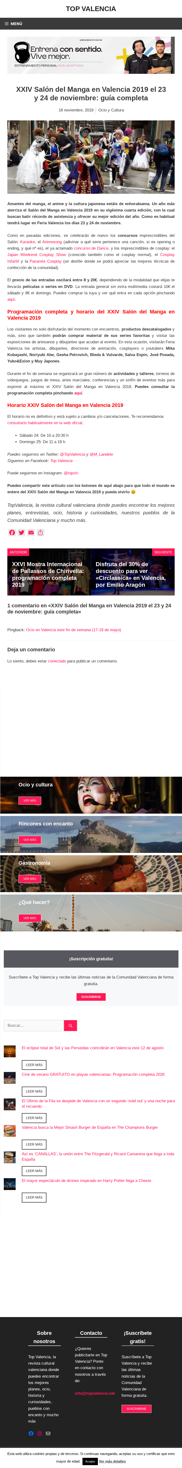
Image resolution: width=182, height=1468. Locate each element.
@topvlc (71, 473)
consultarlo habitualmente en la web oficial (44, 423)
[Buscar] (70, 1025)
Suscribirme (136, 1409)
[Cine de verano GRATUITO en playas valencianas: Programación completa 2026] (10, 1080)
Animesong (53, 242)
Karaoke (27, 242)
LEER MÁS (34, 1065)
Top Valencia (91, 9)
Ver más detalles (112, 1461)
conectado (57, 661)
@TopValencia (72, 454)
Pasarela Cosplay (46, 261)
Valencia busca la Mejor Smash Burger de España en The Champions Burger (90, 1127)
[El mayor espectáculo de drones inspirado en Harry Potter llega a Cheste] (10, 1186)
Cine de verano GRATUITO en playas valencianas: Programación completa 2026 (93, 1074)
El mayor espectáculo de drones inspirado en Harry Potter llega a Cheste (86, 1180)
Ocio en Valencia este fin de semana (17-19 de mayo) (73, 630)
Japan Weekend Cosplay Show (36, 254)
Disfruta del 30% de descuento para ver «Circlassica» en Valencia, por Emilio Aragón (131, 574)
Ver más (29, 840)
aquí (11, 299)
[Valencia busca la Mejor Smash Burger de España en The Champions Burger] (10, 1133)
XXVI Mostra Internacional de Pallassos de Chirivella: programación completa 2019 (48, 574)
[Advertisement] (91, 726)
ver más (29, 800)
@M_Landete (101, 454)
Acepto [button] (90, 1461)
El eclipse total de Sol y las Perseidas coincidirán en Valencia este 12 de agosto (93, 1048)
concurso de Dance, (92, 248)
